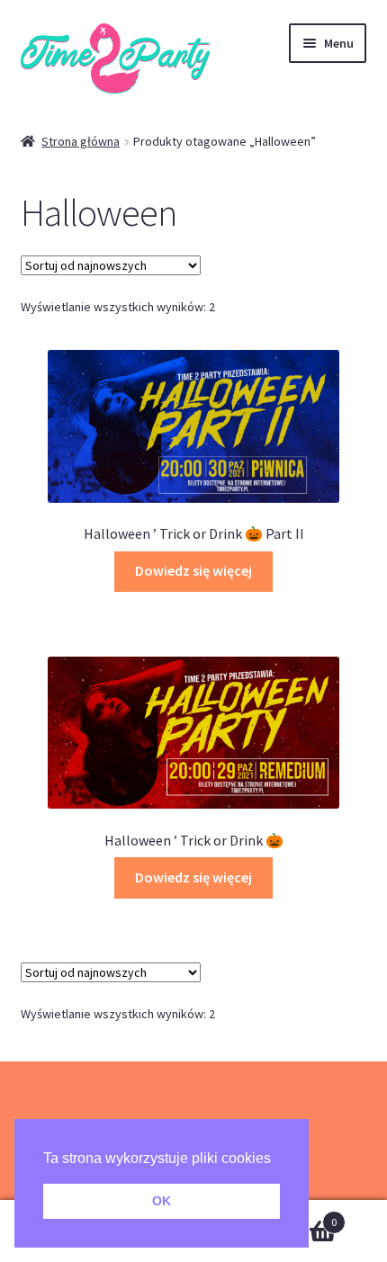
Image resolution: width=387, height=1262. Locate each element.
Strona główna (80, 141)
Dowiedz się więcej (193, 570)
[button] (277, 1159)
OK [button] (161, 1201)
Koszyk (298, 1216)
